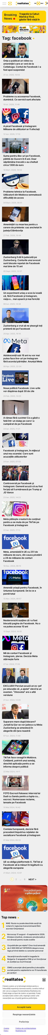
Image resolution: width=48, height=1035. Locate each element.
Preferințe (24, 1021)
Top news (8, 917)
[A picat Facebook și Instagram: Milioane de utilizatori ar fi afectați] (23, 115)
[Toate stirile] (9, 3)
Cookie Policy (6, 1029)
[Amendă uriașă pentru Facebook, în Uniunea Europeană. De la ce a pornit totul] (23, 577)
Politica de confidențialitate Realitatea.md (26, 1029)
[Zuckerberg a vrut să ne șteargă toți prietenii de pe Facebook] (23, 315)
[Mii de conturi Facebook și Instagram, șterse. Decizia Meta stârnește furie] (23, 642)
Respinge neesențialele (24, 1014)
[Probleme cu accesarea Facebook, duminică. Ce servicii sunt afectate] (23, 86)
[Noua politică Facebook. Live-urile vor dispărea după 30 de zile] (23, 377)
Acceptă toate (24, 1007)
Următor (32, 879)
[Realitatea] (21, 3)
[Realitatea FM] (36, 3)
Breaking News (10, 16)
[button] (44, 979)
